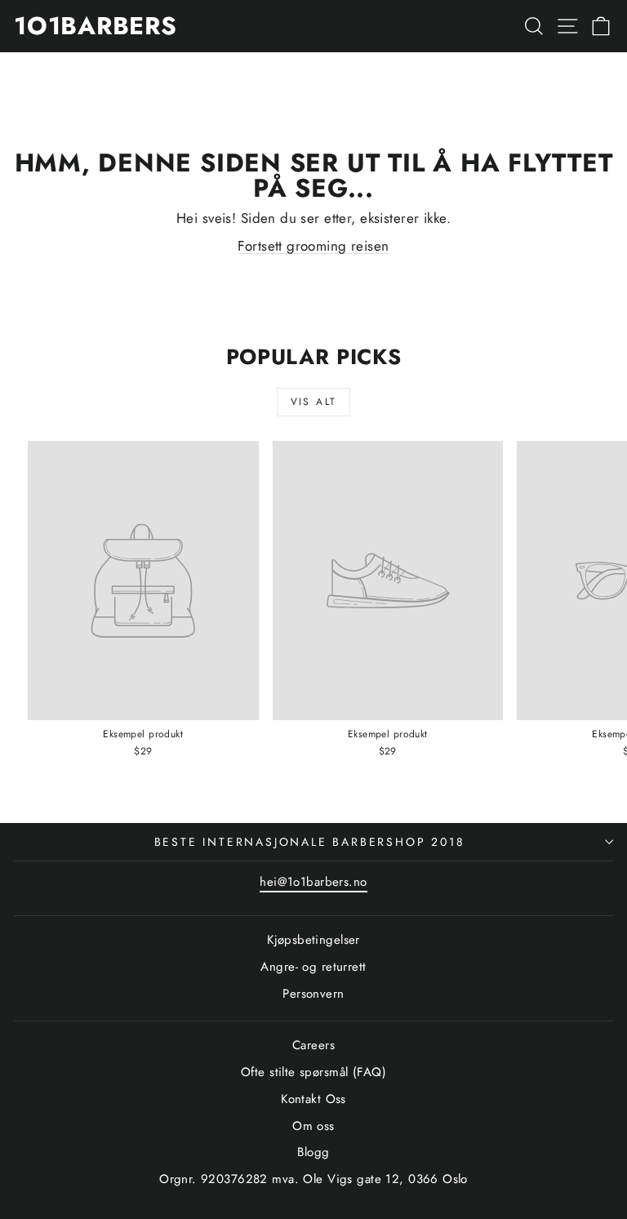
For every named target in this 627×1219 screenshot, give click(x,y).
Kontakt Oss (313, 1099)
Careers (313, 1045)
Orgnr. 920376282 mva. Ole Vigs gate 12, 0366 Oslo (313, 1179)
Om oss (313, 1126)
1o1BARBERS (95, 25)
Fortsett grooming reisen (313, 246)
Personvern (313, 994)
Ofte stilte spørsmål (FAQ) (313, 1072)
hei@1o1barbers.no (313, 882)
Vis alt (314, 401)
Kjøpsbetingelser (313, 940)
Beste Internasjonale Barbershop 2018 (309, 842)
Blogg (313, 1152)
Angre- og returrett (313, 967)
